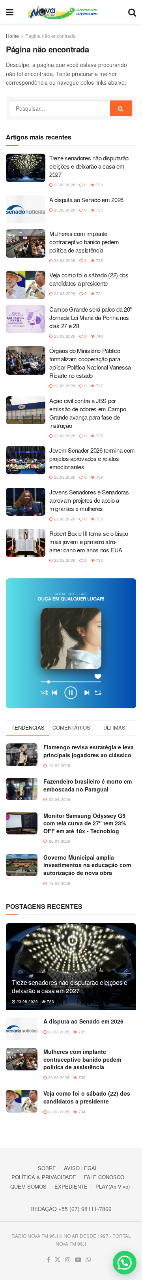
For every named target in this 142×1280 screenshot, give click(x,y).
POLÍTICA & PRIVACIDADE (43, 1177)
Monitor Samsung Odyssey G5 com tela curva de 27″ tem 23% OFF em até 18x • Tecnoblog (84, 823)
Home (12, 35)
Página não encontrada (50, 35)
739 (99, 477)
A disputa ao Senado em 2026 (86, 199)
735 (99, 210)
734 (99, 293)
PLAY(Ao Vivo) (112, 1186)
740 (99, 336)
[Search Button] (132, 12)
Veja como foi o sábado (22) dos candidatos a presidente (89, 279)
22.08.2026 (64, 477)
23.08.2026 (64, 185)
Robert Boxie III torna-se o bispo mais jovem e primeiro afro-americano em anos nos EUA (88, 541)
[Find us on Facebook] (48, 1260)
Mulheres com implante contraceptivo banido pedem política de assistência (84, 241)
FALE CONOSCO (104, 1177)
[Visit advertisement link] (71, 643)
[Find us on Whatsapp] (88, 1260)
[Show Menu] (9, 12)
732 (99, 560)
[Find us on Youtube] (78, 1260)
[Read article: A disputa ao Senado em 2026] (25, 209)
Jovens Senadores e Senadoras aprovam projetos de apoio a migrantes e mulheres (89, 500)
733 (99, 185)
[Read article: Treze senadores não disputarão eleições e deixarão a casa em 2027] (25, 168)
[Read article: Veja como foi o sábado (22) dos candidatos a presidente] (25, 285)
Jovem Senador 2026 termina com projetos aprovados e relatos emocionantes (92, 458)
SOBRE (47, 1168)
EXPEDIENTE (71, 1186)
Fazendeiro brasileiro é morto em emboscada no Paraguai (87, 785)
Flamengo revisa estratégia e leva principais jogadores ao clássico (88, 751)
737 (99, 385)
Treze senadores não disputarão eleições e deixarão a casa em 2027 (89, 166)
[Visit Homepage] (71, 12)
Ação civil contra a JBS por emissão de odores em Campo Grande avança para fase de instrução (87, 412)
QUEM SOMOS (28, 1186)
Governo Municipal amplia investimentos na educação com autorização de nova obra (87, 865)
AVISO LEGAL (81, 1168)
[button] (124, 1262)
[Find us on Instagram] (68, 1260)
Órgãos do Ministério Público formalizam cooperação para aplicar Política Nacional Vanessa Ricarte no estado (90, 362)
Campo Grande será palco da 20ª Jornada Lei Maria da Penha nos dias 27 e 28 (90, 317)
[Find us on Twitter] (57, 1260)
